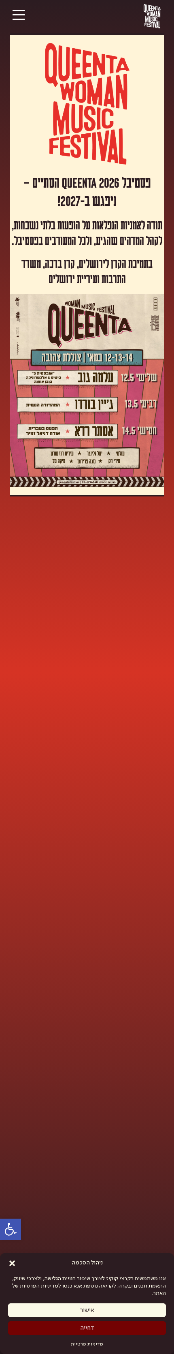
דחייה (87, 1328)
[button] (12, 1263)
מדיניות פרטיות (87, 1344)
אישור (87, 1310)
